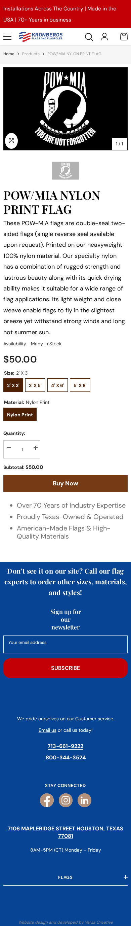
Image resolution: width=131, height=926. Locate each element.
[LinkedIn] (84, 800)
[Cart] (124, 36)
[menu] (7, 37)
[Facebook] (47, 800)
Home (8, 54)
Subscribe (65, 668)
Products (31, 54)
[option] (65, 108)
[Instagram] (66, 800)
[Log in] (104, 36)
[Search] (89, 37)
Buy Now (65, 483)
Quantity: (14, 433)
